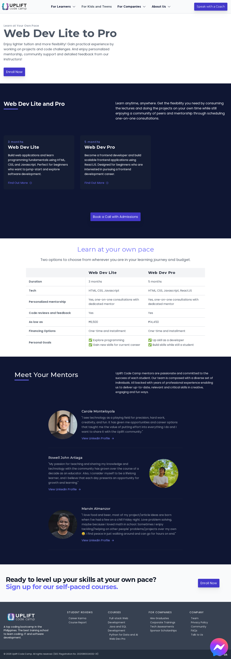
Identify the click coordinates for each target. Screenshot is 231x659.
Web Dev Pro (117, 639)
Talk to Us (197, 634)
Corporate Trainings (162, 622)
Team (195, 618)
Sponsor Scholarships (163, 630)
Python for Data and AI (123, 634)
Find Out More (18, 183)
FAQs (194, 630)
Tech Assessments (162, 626)
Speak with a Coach (211, 6)
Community (198, 626)
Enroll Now (14, 72)
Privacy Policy (199, 622)
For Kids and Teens (97, 6)
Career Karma (77, 618)
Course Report (78, 622)
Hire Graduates (159, 618)
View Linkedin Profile (96, 438)
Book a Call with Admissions (115, 216)
